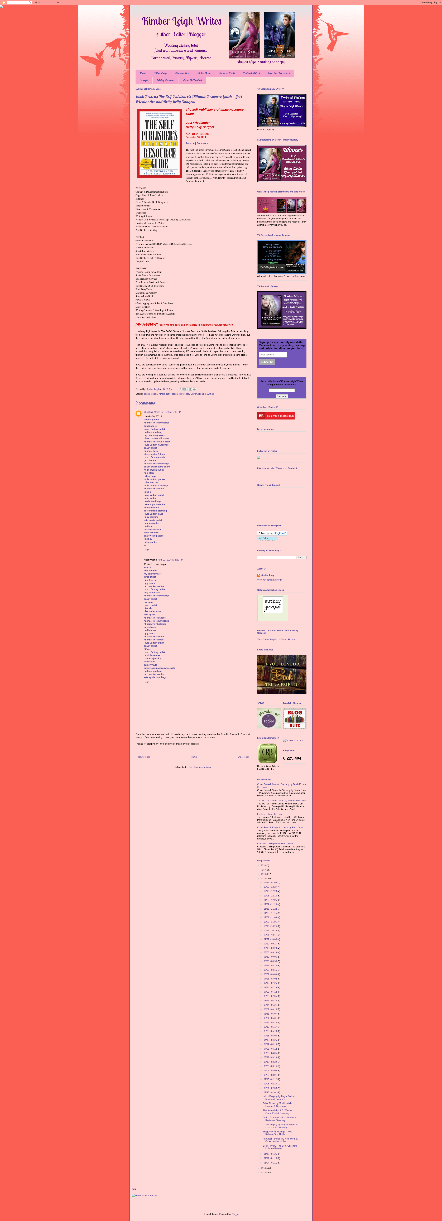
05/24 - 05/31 (270, 1018)
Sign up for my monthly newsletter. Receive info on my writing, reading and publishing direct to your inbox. (282, 345)
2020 (263, 865)
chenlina (148, 412)
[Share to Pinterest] (194, 389)
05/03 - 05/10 (270, 1031)
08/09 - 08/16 (270, 970)
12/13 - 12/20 (270, 891)
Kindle (162, 394)
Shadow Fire (182, 73)
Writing (210, 394)
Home (143, 73)
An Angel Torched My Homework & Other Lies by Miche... (280, 1140)
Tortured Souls (227, 73)
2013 (263, 1172)
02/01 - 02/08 (270, 1088)
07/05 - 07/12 (270, 992)
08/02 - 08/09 (270, 974)
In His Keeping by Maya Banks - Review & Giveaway (279, 1097)
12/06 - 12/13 (270, 895)
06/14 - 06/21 (270, 1005)
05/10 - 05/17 (270, 1027)
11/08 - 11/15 (270, 913)
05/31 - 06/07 (270, 1013)
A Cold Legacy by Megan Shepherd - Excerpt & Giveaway (280, 1126)
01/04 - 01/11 (270, 1162)
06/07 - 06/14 (270, 1009)
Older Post (243, 757)
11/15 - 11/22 (270, 909)
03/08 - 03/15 (270, 1066)
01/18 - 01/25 (270, 1154)
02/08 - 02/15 (270, 1083)
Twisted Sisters (251, 73)
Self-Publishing (198, 394)
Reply (147, 549)
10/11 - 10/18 (270, 930)
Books (146, 394)
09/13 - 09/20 (270, 948)
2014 (263, 1168)
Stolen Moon (204, 73)
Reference (184, 394)
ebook (154, 394)
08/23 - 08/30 (270, 961)
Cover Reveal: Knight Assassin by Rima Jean (280, 827)
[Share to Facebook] (191, 389)
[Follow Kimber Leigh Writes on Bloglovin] (272, 535)
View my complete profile (269, 579)
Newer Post (144, 757)
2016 (263, 874)
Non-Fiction (172, 394)
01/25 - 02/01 (270, 1092)
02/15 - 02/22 (270, 1079)
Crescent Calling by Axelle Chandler (275, 843)
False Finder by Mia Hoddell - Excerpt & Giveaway (277, 1104)
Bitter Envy (160, 73)
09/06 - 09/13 (270, 952)
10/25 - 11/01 (270, 922)
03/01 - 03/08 (270, 1070)
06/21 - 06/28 (270, 1000)
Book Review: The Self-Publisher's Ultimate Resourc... (280, 1147)
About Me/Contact (192, 80)
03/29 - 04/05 (270, 1053)
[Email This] (181, 389)
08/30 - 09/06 (270, 956)
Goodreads (202, 143)
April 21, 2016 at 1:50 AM (170, 559)
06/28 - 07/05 (270, 996)
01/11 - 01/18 (270, 1158)
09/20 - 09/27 (270, 943)
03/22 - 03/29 (270, 1057)
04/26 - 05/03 (270, 1035)
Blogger (235, 1214)
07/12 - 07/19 (270, 987)
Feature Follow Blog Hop (269, 814)
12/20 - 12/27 (270, 887)
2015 (263, 878)
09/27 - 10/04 (270, 939)
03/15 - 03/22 (270, 1062)
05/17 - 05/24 (270, 1022)
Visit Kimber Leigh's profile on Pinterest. (277, 639)
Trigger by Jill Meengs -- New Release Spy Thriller (277, 1133)
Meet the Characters (279, 73)
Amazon (190, 143)
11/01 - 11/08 (270, 917)
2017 (263, 870)
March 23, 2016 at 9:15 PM (167, 412)
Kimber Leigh (268, 575)
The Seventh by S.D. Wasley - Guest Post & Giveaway (278, 1111)
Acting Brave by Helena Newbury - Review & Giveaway (280, 1119)
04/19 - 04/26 (270, 1040)
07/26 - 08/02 (270, 978)
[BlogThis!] (184, 389)
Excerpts (144, 80)
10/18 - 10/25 (270, 926)
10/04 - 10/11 (270, 935)
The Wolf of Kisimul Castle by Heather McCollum (281, 800)
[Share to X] (188, 389)
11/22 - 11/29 (270, 904)
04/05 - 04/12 (270, 1049)
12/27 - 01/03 (270, 882)
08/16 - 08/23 (270, 965)
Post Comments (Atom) (200, 767)
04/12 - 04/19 (270, 1044)
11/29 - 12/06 (270, 900)
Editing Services (165, 80)
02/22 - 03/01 (270, 1075)
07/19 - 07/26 (270, 983)
